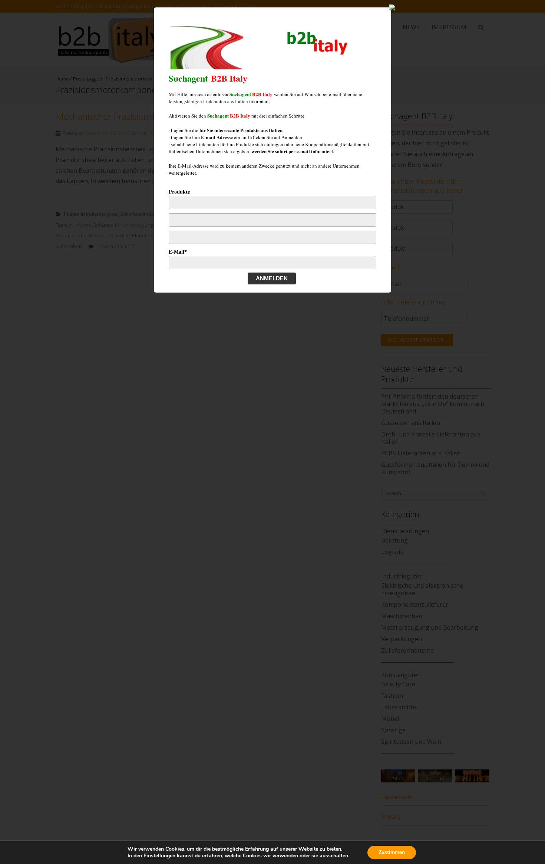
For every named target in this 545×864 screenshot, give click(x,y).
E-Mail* (178, 252)
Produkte (179, 192)
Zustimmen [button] (392, 852)
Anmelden (272, 278)
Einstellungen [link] (159, 855)
